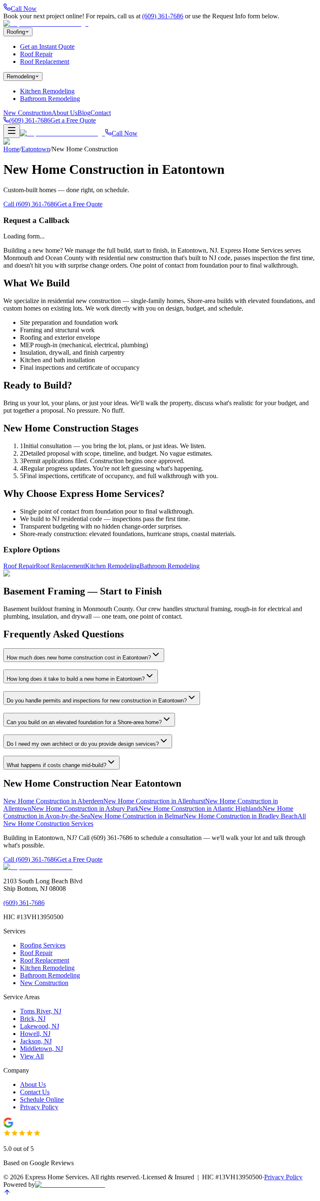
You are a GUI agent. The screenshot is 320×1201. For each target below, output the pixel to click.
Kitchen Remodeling (47, 91)
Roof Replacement (44, 61)
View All (32, 1056)
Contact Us (35, 1092)
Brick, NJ (32, 1018)
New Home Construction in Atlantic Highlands (200, 808)
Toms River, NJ (40, 1011)
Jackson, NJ (36, 1041)
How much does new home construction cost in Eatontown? (79, 657)
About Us (65, 112)
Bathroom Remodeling (50, 98)
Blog (84, 112)
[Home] (45, 23)
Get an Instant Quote (47, 46)
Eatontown (35, 149)
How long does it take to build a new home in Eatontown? (76, 679)
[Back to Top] (7, 1193)
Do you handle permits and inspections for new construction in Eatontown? (97, 700)
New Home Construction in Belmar (137, 816)
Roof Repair (36, 54)
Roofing (16, 32)
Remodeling (21, 76)
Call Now (125, 133)
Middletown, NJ (41, 1048)
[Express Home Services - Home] (37, 866)
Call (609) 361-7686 (30, 204)
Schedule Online (42, 1099)
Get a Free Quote (73, 120)
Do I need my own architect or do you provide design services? (83, 744)
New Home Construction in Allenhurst (154, 801)
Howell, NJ (35, 1033)
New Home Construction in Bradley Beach (241, 816)
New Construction (27, 112)
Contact (100, 112)
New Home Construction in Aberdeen (53, 801)
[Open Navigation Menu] (11, 131)
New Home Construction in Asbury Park (85, 808)
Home (11, 149)
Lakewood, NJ (39, 1026)
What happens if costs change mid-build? (56, 765)
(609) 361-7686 (162, 16)
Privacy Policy (39, 1107)
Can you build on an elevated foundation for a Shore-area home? (84, 722)
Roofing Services (42, 945)
